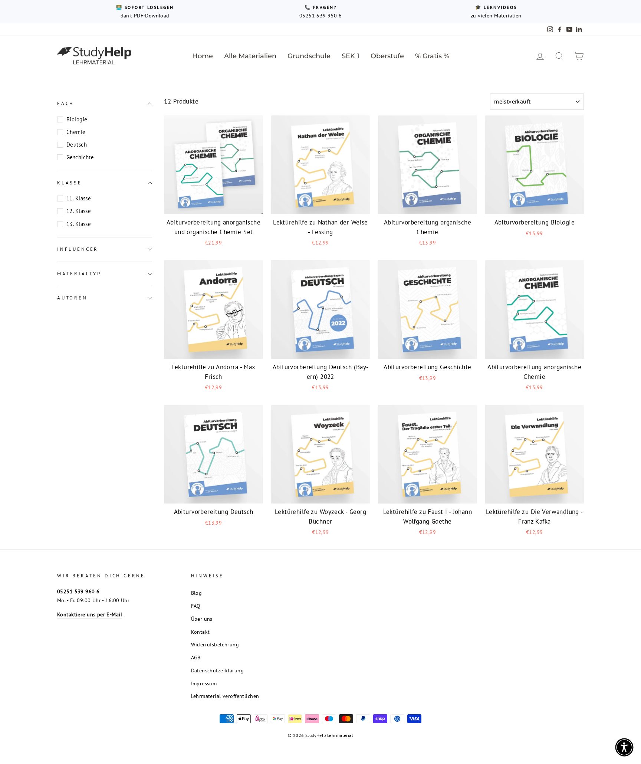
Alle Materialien (250, 56)
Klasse (69, 183)
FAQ (196, 605)
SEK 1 (350, 56)
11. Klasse (78, 198)
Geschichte (80, 157)
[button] (624, 747)
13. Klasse (78, 223)
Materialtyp (79, 273)
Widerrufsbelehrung (215, 644)
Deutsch (76, 144)
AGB (196, 657)
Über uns (202, 618)
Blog (196, 592)
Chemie (76, 131)
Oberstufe (387, 56)
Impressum (204, 683)
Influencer (77, 249)
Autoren (72, 298)
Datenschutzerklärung (217, 670)
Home (202, 56)
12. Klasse (78, 210)
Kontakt (200, 631)
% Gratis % (432, 56)
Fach (65, 103)
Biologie (76, 119)
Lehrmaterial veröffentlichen (225, 695)
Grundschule (309, 56)
